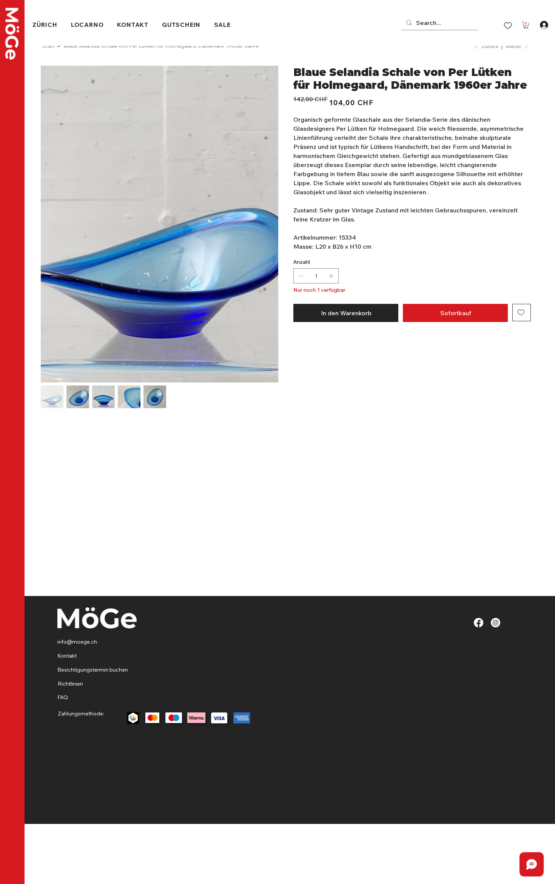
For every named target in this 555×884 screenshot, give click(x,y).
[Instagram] (495, 622)
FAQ (62, 697)
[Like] (508, 25)
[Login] (544, 25)
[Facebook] (478, 622)
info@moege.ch (77, 641)
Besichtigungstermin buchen (92, 669)
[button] (526, 25)
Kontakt (67, 655)
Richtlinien (70, 683)
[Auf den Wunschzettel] (521, 312)
